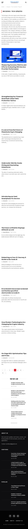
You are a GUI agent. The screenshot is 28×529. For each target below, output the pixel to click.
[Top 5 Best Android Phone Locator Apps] (5, 488)
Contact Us (19, 520)
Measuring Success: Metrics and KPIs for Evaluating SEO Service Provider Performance (13, 67)
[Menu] (2, 2)
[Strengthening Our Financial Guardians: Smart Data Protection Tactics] (14, 86)
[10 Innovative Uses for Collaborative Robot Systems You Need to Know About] (5, 414)
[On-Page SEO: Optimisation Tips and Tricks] (14, 344)
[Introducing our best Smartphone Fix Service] (14, 186)
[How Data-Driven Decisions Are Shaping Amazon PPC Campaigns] (5, 455)
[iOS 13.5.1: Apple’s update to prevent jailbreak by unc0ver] (5, 504)
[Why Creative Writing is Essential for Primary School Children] (5, 473)
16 (2, 373)
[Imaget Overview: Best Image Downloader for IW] (5, 384)
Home (6, 520)
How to (12, 520)
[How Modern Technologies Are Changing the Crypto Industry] (14, 312)
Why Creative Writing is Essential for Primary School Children (18, 473)
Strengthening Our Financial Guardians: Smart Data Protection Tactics (12, 99)
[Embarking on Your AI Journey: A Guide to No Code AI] (14, 247)
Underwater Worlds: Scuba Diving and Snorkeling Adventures (11, 165)
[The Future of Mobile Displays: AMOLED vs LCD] (14, 218)
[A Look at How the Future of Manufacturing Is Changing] (14, 120)
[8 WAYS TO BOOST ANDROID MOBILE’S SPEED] (5, 496)
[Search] (26, 2)
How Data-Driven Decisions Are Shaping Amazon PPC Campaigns (18, 455)
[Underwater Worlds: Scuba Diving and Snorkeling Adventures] (14, 153)
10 (20, 370)
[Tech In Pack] (14, 2)
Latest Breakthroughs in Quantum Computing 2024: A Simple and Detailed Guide (18, 464)
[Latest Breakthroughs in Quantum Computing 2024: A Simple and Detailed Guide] (5, 464)
